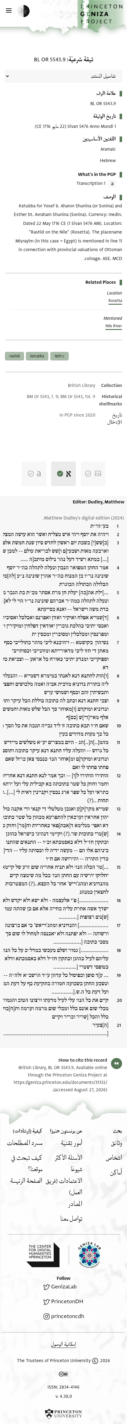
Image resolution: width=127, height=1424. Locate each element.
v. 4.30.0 (63, 1396)
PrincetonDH (67, 1301)
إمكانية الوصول (63, 1344)
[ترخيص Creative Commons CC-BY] (63, 1375)
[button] (102, 16)
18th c (59, 356)
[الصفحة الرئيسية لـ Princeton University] (63, 1414)
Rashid (14, 356)
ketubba (37, 356)
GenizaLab (64, 1286)
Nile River (113, 325)
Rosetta (115, 300)
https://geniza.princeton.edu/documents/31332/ (60, 1082)
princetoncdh (67, 1316)
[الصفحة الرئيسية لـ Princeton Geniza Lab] (85, 1255)
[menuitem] (116, 1143)
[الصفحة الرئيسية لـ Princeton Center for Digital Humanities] (42, 1255)
